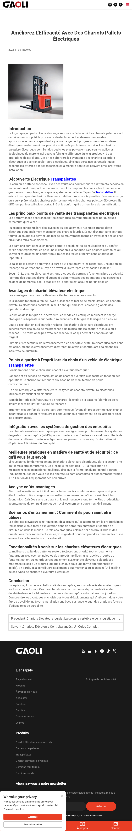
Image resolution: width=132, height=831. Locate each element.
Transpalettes (63, 179)
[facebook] (121, 5)
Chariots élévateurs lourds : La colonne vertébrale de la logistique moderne (77, 618)
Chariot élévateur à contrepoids (34, 742)
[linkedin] (115, 5)
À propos (82, 828)
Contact (115, 828)
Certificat (21, 710)
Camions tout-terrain (28, 767)
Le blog (20, 722)
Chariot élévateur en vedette (32, 760)
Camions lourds (25, 773)
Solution (20, 704)
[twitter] (114, 651)
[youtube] (110, 5)
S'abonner (101, 806)
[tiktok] (108, 651)
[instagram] (102, 651)
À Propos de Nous (26, 691)
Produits (20, 685)
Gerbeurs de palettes (28, 748)
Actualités (22, 698)
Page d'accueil (24, 679)
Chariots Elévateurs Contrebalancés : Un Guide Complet (60, 626)
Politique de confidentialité (100, 679)
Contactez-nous (25, 716)
